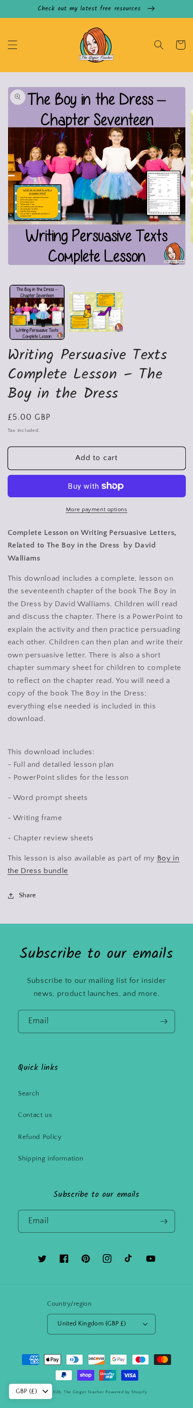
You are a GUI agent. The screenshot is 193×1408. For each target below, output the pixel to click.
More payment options (96, 509)
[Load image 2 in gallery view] (96, 312)
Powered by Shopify (126, 1392)
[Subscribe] (164, 1021)
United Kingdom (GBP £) (91, 1323)
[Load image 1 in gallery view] (37, 312)
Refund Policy (40, 1137)
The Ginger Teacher (84, 1392)
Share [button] (27, 895)
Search (28, 1093)
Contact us (35, 1115)
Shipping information (50, 1158)
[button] (12, 45)
